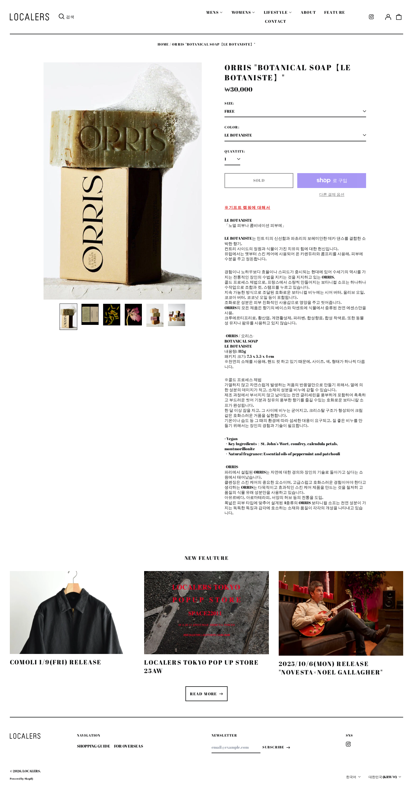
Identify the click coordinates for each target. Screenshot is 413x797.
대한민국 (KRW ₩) (383, 777)
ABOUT (308, 12)
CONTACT (276, 21)
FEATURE (334, 12)
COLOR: (231, 127)
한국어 (351, 777)
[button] (398, 16)
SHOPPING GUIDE (93, 746)
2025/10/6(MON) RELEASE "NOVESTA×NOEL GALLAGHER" (331, 668)
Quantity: (234, 151)
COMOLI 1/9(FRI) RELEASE (55, 662)
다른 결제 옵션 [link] (331, 194)
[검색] (61, 17)
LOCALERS (31, 771)
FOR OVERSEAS (128, 746)
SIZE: (229, 103)
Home (163, 44)
